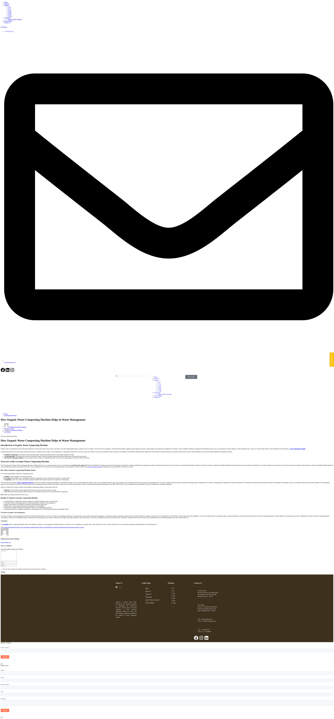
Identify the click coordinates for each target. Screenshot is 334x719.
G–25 (9, 7)
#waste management (9, 527)
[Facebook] (3, 370)
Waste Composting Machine (25, 482)
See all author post (6, 542)
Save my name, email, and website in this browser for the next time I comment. (24, 569)
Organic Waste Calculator (15, 19)
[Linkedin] (7, 370)
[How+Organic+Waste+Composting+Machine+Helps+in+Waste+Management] (2, 434)
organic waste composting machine (24, 527)
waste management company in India (74, 527)
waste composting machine (297, 449)
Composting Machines (10, 415)
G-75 (9, 8)
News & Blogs (8, 21)
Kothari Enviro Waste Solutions (17, 427)
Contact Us (7, 22)
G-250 (9, 11)
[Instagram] (12, 370)
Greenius (6, 524)
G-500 (9, 13)
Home (6, 2)
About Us (7, 3)
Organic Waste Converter (41, 527)
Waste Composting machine (56, 527)
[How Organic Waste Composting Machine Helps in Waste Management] (1, 434)
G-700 (9, 14)
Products (6, 5)
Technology (7, 18)
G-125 (9, 10)
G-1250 (10, 16)
